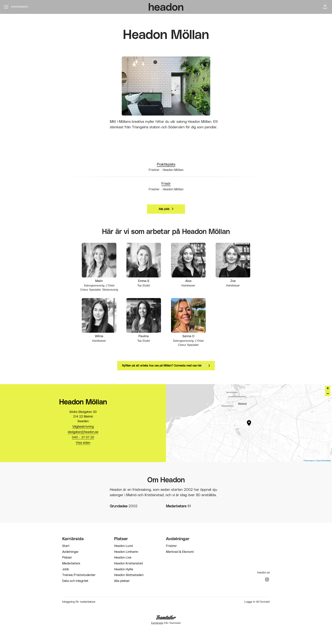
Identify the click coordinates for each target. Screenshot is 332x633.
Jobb (65, 569)
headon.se (263, 572)
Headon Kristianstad (128, 563)
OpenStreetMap (323, 460)
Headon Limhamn (126, 552)
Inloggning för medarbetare (78, 601)
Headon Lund (123, 546)
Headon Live (122, 557)
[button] (325, 7)
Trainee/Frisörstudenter (79, 575)
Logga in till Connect (257, 601)
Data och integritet (75, 581)
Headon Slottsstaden (129, 575)
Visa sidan (83, 442)
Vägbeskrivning (83, 426)
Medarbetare (71, 563)
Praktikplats (166, 164)
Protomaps (308, 460)
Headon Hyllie (123, 569)
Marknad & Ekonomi (180, 552)
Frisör (166, 183)
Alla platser (122, 581)
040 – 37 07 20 (83, 437)
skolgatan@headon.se (83, 432)
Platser (67, 557)
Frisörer (171, 546)
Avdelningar (70, 552)
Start (66, 546)
